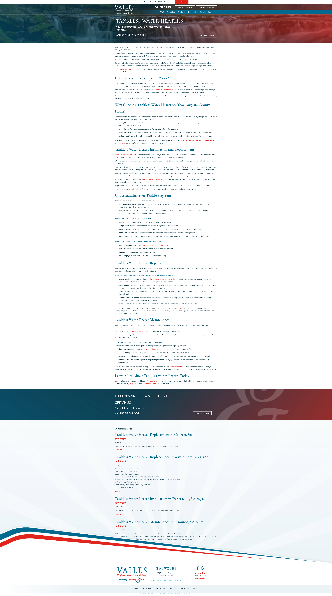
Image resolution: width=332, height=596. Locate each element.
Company (212, 12)
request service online (149, 384)
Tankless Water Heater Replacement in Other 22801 (153, 434)
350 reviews (202, 575)
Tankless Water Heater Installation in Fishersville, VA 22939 (160, 498)
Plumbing (171, 12)
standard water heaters (164, 90)
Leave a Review (200, 578)
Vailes (117, 381)
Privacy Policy (164, 594)
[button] (165, 12)
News (195, 589)
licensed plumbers (131, 69)
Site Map (189, 594)
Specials (173, 589)
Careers (203, 12)
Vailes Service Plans (177, 367)
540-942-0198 (137, 35)
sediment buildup (149, 349)
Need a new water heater (124, 155)
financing (132, 189)
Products (181, 12)
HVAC (161, 12)
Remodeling (193, 12)
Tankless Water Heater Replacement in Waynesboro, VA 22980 (161, 457)
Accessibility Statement (177, 594)
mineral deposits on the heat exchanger (163, 279)
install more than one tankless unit (154, 179)
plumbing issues (175, 308)
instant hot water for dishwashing (155, 245)
